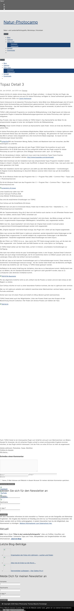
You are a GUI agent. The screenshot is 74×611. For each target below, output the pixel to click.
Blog (8, 37)
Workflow (29, 448)
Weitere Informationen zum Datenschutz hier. (36, 523)
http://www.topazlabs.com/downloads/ (40, 157)
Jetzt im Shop (16, 539)
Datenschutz (14, 46)
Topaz (23, 448)
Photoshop (16, 448)
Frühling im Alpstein (6, 450)
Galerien (10, 40)
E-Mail (3, 508)
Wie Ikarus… (4, 452)
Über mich (10, 42)
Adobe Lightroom (6, 448)
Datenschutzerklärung (17, 610)
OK (4, 610)
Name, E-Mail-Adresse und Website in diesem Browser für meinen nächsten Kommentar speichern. (35, 480)
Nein (8, 610)
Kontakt (9, 48)
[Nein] (25, 610)
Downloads (11, 50)
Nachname (4, 502)
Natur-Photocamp (21, 22)
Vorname (3, 496)
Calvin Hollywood (25, 98)
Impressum (14, 44)
